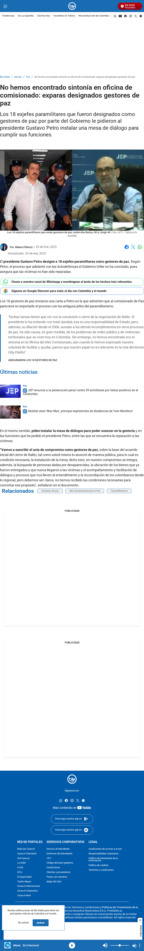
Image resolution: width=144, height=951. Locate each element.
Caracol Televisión (27, 853)
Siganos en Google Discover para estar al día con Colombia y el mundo (58, 291)
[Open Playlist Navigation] (139, 945)
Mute (105, 945)
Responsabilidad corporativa (103, 853)
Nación (18, 77)
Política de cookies (98, 865)
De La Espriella (26, 15)
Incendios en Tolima (64, 15)
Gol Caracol (23, 858)
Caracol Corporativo (27, 891)
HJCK (20, 867)
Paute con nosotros (56, 877)
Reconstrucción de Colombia (94, 15)
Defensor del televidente (59, 853)
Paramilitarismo (119, 490)
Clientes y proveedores (58, 872)
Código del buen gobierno (59, 863)
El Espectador (24, 877)
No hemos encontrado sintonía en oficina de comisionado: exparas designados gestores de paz (84, 77)
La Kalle (21, 863)
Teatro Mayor (24, 881)
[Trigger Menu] (5, 6)
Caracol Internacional (28, 886)
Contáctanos (53, 867)
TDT (48, 858)
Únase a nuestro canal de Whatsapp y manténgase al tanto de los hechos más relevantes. (72, 282)
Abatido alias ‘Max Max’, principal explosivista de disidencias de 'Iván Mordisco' (80, 411)
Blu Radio (5, 77)
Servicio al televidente (58, 849)
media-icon (72, 945)
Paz (28, 77)
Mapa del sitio (53, 881)
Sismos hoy (43, 15)
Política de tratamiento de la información (103, 859)
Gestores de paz (50, 490)
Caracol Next (24, 895)
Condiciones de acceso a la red (105, 849)
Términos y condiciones (101, 870)
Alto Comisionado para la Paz (84, 490)
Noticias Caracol (26, 849)
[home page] (72, 6)
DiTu (19, 872)
